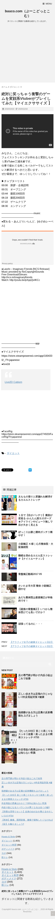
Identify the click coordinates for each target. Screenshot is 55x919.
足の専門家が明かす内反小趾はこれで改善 (22, 778)
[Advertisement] (27, 53)
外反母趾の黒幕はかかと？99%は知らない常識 (24, 803)
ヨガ (4, 853)
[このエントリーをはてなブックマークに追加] (30, 469)
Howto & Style (8, 836)
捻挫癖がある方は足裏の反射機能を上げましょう (25, 791)
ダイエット (13, 453)
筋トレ (5, 857)
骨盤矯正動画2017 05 (30, 574)
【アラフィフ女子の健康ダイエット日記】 (31, 642)
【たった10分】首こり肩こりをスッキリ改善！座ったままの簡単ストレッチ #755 (35, 734)
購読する (9, 658)
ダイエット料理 (9, 845)
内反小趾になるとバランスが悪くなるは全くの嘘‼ (26, 807)
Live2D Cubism (13, 382)
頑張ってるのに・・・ (30, 623)
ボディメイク (8, 849)
